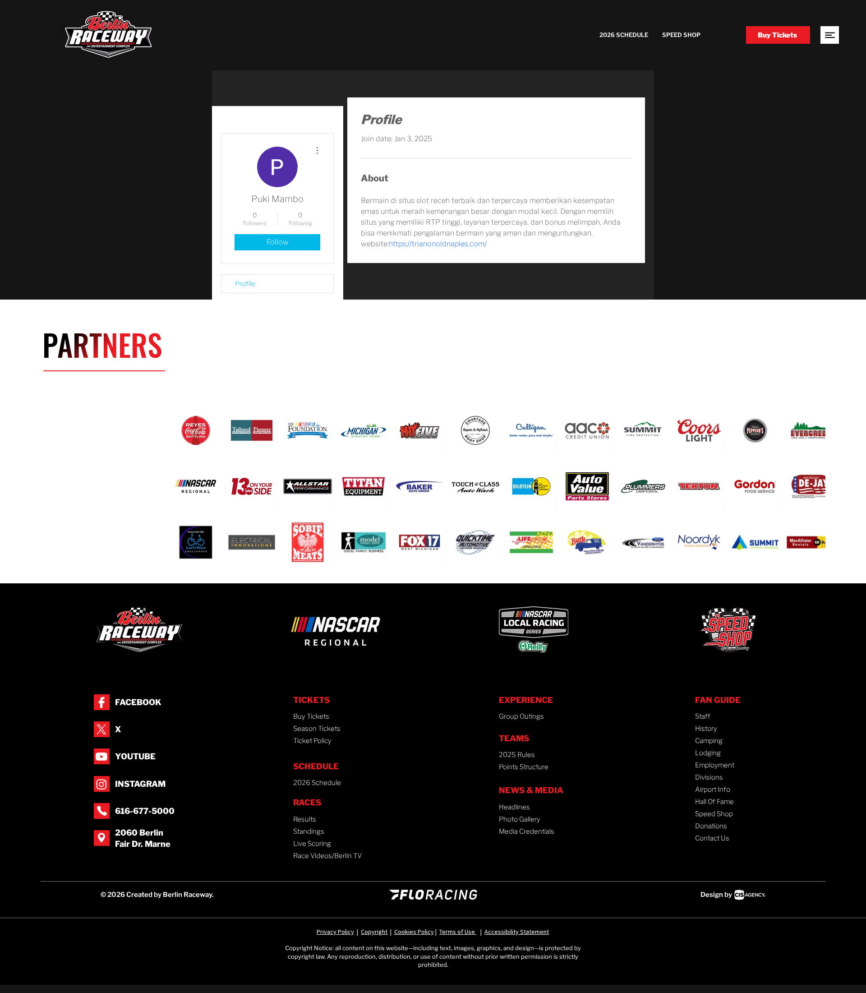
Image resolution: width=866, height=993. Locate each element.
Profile (245, 284)
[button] (829, 35)
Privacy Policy (335, 932)
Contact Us (712, 838)
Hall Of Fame (714, 802)
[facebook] (101, 702)
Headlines (514, 807)
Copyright (374, 932)
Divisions (709, 777)
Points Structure (523, 767)
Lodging (708, 753)
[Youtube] (101, 756)
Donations (711, 826)
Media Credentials (526, 831)
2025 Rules (517, 755)
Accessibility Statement (516, 932)
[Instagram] (101, 784)
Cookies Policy (414, 932)
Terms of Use (457, 932)
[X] (101, 729)
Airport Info (712, 789)
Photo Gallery (519, 819)
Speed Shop (714, 814)
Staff (702, 716)
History (706, 729)
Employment (714, 765)
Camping (709, 741)
